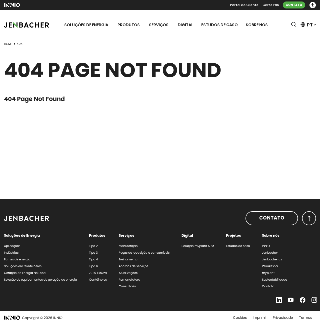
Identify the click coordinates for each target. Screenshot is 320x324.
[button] (312, 5)
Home (8, 44)
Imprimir (260, 317)
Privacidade (283, 317)
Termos (305, 317)
